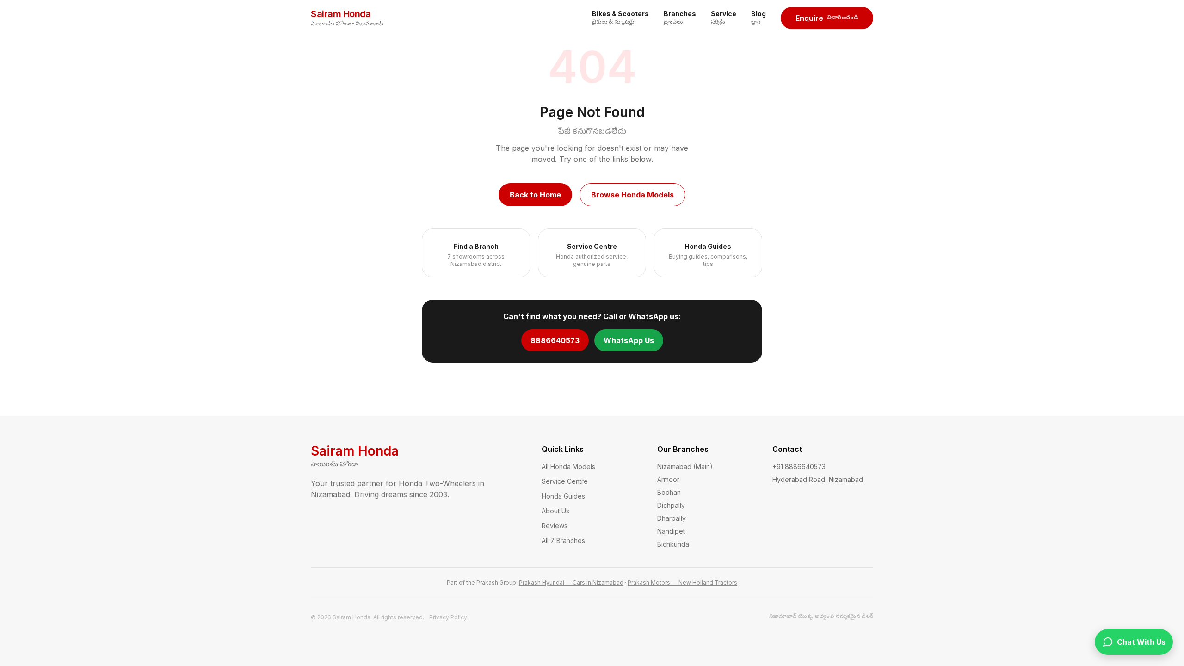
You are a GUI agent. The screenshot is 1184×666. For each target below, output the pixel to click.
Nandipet (671, 531)
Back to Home (535, 194)
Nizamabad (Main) (685, 466)
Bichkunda (673, 544)
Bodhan (669, 492)
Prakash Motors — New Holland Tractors (682, 582)
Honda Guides (563, 496)
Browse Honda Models (632, 194)
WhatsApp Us (629, 340)
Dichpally (671, 505)
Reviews (554, 526)
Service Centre (565, 481)
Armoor (668, 479)
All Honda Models (568, 466)
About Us (555, 511)
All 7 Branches (563, 540)
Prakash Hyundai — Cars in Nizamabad (571, 582)
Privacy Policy (448, 617)
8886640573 (555, 340)
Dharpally (671, 518)
